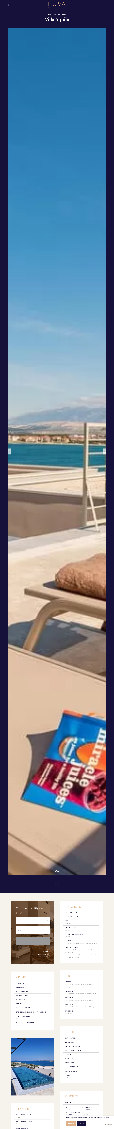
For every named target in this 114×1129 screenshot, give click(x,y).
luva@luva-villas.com (22, 957)
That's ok (71, 1123)
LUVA (85, 5)
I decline (81, 1123)
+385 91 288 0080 (43, 954)
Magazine (74, 5)
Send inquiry (33, 941)
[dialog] (89, 1122)
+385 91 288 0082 (43, 957)
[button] (9, 451)
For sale (39, 5)
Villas (29, 5)
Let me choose (108, 1124)
